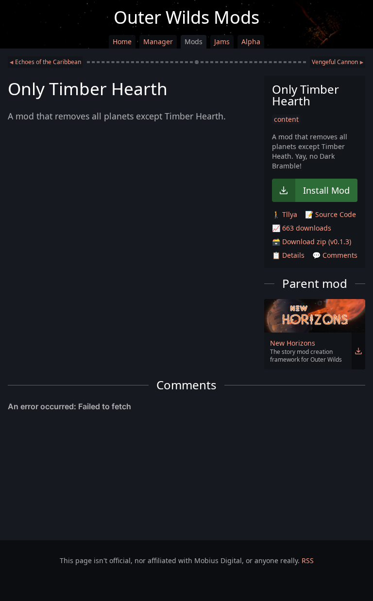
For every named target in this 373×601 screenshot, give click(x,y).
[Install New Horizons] (358, 351)
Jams (222, 41)
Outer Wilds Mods (186, 17)
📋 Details (288, 255)
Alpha (250, 41)
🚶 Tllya (284, 214)
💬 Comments (334, 255)
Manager (158, 41)
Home (122, 41)
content (286, 119)
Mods (194, 41)
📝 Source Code (330, 214)
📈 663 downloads (301, 228)
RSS (308, 560)
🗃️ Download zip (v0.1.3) (311, 241)
